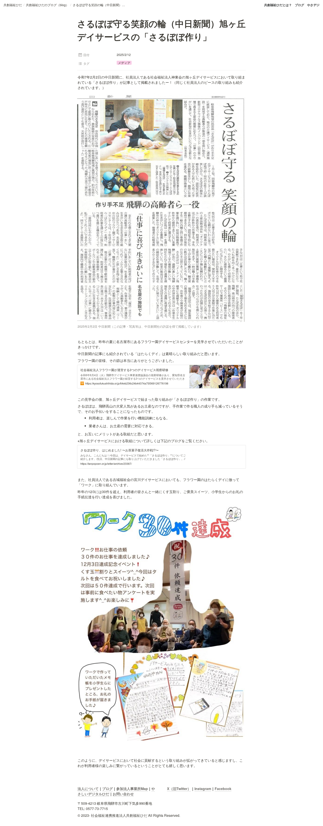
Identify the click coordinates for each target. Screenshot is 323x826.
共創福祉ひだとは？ (278, 5)
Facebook (223, 788)
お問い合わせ (123, 793)
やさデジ (313, 5)
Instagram (202, 788)
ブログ (299, 5)
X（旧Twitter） (179, 788)
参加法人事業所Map (132, 788)
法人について (88, 788)
